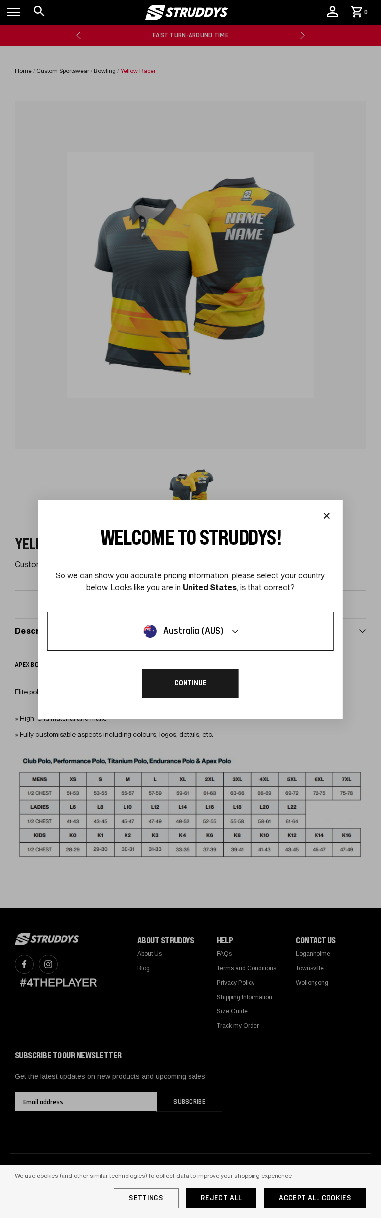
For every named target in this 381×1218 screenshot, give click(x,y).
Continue (190, 683)
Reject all (221, 1198)
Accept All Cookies (315, 1198)
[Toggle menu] (13, 12)
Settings (146, 1198)
